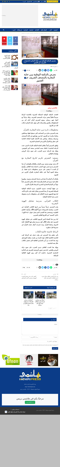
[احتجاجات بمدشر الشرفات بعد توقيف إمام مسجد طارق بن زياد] (28, 295)
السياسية (26, 30)
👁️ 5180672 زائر (30, 402)
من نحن (42, 1)
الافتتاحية (37, 30)
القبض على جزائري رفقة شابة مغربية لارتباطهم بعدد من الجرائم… (10, 65)
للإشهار (28, 1)
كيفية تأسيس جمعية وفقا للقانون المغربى (6, 57)
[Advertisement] (24, 15)
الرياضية (31, 30)
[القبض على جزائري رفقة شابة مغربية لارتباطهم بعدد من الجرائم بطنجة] (14, 64)
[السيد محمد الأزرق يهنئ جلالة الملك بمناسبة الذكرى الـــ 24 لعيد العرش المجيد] (14, 87)
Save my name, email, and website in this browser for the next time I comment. (39, 345)
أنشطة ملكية (44, 30)
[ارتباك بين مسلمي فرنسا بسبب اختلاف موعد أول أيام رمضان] (40, 295)
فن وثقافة (19, 30)
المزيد (24, 1)
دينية (53, 264)
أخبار (51, 30)
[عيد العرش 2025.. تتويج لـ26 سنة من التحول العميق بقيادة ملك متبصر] (14, 72)
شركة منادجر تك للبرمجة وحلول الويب (16, 411)
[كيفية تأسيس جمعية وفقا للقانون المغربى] (14, 57)
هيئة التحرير (35, 1)
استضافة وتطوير (15, 409)
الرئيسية (55, 30)
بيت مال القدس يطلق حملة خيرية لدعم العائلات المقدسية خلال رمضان (50, 278)
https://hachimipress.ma (30, 386)
